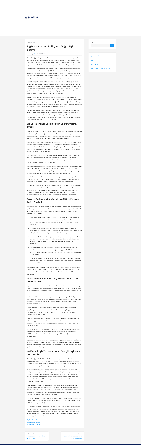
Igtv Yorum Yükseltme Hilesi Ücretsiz (101, 56)
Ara (92, 42)
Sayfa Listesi (94, 64)
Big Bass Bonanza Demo (34, 424)
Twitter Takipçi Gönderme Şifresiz (100, 68)
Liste (92, 60)
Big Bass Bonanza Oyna (33, 422)
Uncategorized (31, 42)
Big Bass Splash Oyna (33, 420)
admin (35, 54)
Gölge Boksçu (31, 17)
